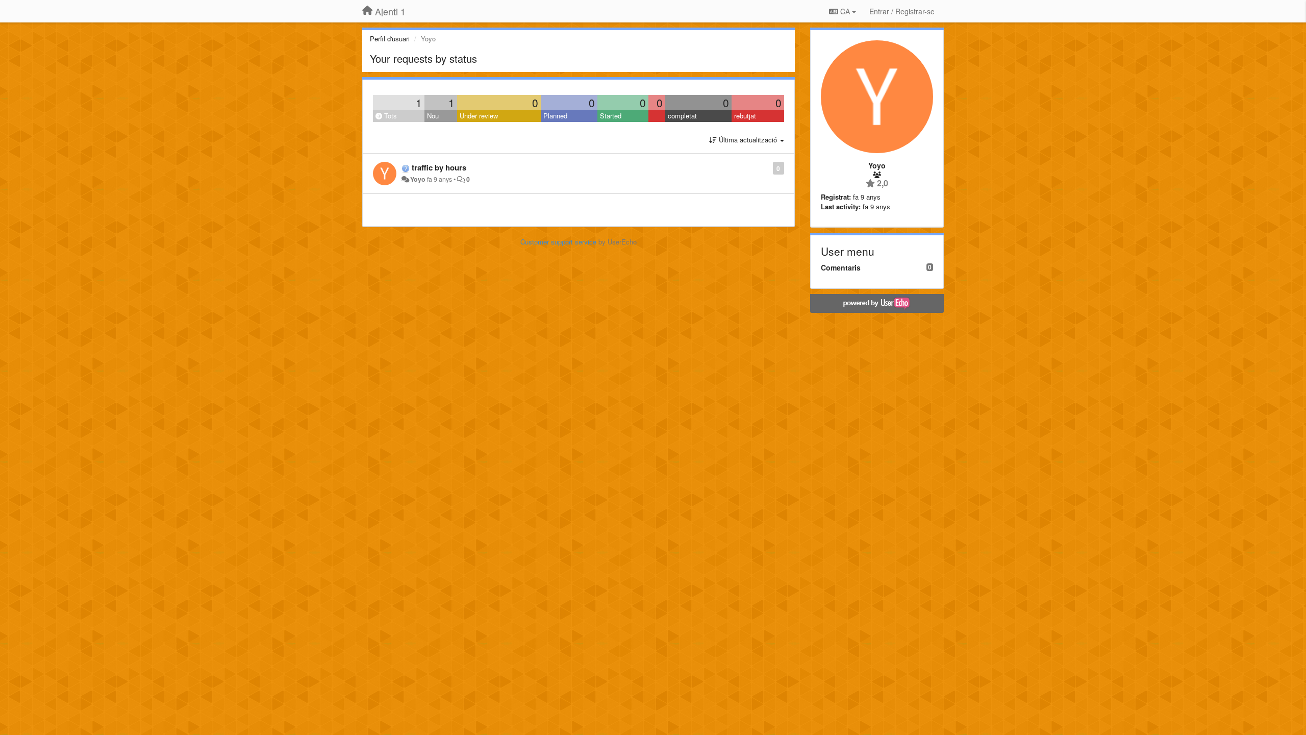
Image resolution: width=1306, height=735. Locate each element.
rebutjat (745, 115)
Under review (479, 115)
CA (845, 11)
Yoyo (417, 179)
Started (610, 115)
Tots (389, 115)
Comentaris (841, 267)
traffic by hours (439, 167)
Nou (433, 115)
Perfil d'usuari (390, 38)
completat (682, 115)
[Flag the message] (767, 168)
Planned (555, 115)
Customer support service (558, 242)
